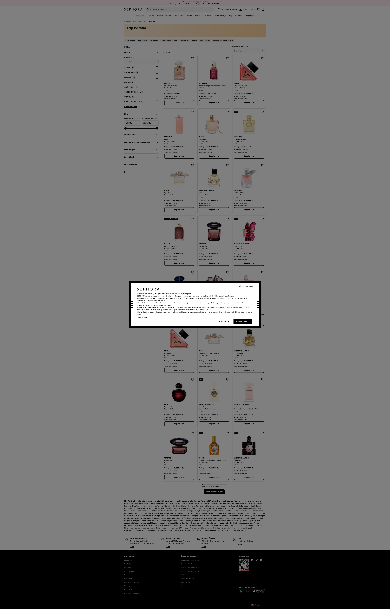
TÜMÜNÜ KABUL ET (243, 321)
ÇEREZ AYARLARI (223, 321)
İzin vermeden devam (246, 286)
